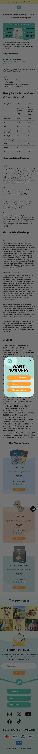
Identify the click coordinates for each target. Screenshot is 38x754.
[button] (19, 377)
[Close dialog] (30, 360)
